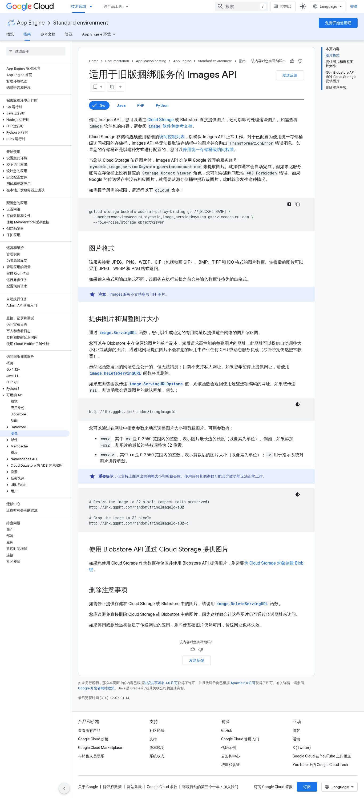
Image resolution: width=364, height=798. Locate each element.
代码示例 (228, 747)
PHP (140, 105)
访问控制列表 (172, 136)
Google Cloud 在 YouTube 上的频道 (322, 756)
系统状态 (156, 756)
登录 (354, 6)
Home (93, 61)
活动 (296, 739)
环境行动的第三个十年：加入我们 (210, 787)
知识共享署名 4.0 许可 (161, 683)
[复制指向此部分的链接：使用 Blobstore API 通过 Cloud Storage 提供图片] (233, 550)
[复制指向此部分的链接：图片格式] (120, 249)
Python (162, 105)
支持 (153, 739)
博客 (296, 730)
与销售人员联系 (91, 756)
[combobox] (241, 6)
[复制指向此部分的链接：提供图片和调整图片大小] (164, 319)
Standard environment (80, 22)
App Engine (31, 22)
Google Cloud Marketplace (100, 747)
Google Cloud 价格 (93, 739)
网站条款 (134, 787)
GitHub (226, 730)
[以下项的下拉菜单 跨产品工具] (128, 6)
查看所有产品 (89, 730)
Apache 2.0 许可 (243, 683)
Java (121, 105)
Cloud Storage (160, 119)
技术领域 (78, 6)
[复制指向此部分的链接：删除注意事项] (132, 590)
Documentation (117, 61)
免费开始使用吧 (338, 23)
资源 (68, 34)
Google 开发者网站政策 (96, 688)
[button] (35, 107)
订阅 (307, 786)
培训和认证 (230, 765)
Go (102, 105)
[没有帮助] (300, 61)
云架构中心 (230, 756)
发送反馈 (289, 75)
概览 (10, 34)
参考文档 (48, 34)
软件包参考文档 (170, 126)
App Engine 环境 (96, 34)
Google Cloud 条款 (162, 787)
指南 (27, 34)
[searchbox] (35, 51)
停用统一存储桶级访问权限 (208, 149)
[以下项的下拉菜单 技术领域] (92, 6)
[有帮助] (292, 61)
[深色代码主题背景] (289, 204)
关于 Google (88, 787)
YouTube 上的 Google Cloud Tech (320, 765)
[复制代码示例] (297, 204)
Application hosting (151, 61)
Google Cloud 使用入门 (240, 739)
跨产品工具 (113, 6)
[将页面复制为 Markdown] (112, 87)
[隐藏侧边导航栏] (64, 788)
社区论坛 (156, 730)
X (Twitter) (302, 747)
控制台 (286, 6)
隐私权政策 (112, 787)
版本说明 (156, 747)
